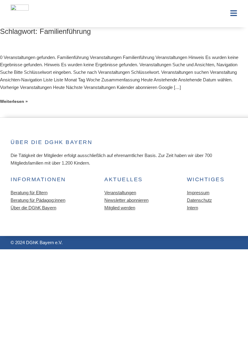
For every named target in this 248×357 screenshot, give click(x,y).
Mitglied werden (119, 207)
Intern (192, 207)
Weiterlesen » (14, 101)
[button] (209, 13)
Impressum (198, 192)
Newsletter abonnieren (126, 200)
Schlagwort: (45, 31)
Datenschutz (199, 200)
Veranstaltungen (120, 192)
